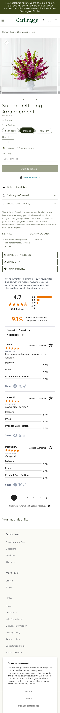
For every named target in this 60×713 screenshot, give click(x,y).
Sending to (12, 153)
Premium (43, 130)
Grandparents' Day (15, 542)
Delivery (10, 148)
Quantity (7, 137)
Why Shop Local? (15, 619)
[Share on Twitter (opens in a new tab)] (20, 386)
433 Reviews (20, 309)
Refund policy (13, 639)
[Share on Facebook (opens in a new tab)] (15, 386)
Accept (28, 691)
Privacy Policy (27, 683)
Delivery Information (16, 625)
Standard (10, 130)
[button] (43, 20)
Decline (28, 698)
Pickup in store (26, 148)
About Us (10, 562)
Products (10, 555)
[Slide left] (23, 99)
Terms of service (14, 652)
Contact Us (11, 612)
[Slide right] (36, 99)
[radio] (43, 297)
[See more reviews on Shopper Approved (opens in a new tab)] (25, 386)
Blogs (9, 587)
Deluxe (27, 130)
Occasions (11, 548)
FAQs (8, 606)
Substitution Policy (15, 646)
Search (9, 580)
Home (5, 32)
